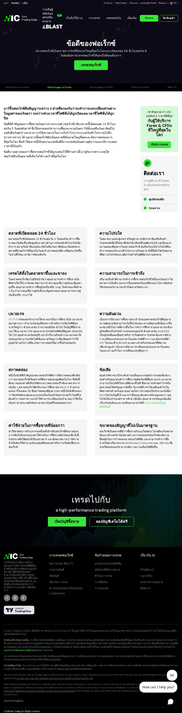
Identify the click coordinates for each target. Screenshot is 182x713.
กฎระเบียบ (146, 576)
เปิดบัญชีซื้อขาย (67, 521)
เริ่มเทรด (133, 3)
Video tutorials (140, 87)
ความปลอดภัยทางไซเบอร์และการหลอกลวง (66, 591)
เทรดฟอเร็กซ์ (91, 65)
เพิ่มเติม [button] (132, 18)
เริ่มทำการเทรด (159, 144)
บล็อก (25, 3)
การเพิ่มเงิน (101, 582)
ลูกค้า (6, 3)
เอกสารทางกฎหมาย (151, 582)
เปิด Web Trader (58, 582)
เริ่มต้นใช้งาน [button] (74, 18)
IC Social (108, 3)
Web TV (172, 87)
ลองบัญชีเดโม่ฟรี (148, 3)
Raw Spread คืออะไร (61, 563)
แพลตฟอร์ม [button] (113, 18)
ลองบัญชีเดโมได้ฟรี (111, 521)
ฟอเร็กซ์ (13, 319)
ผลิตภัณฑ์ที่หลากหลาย (107, 569)
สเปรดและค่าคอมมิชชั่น (108, 563)
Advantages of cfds (101, 87)
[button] (174, 3)
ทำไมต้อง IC (147, 569)
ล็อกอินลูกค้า (169, 18)
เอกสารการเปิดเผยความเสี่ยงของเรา (21, 650)
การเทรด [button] (94, 18)
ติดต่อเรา (163, 3)
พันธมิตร (16, 3)
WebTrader (121, 3)
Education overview (17, 87)
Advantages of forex (59, 87)
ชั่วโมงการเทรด (103, 576)
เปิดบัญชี (54, 576)
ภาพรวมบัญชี (56, 569)
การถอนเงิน (102, 588)
